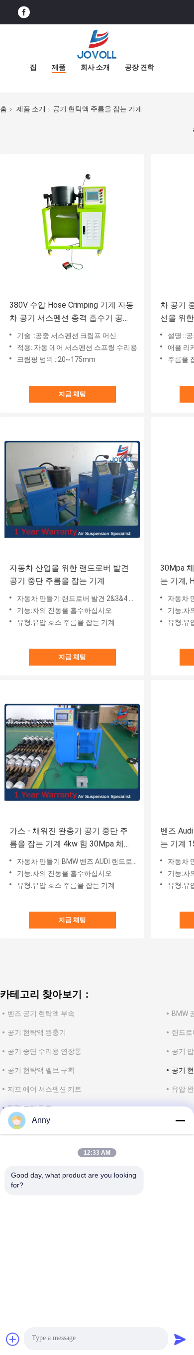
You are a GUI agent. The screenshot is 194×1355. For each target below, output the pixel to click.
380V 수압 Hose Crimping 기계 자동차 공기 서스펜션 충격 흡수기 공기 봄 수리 (71, 312)
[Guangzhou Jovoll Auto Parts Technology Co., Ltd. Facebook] (24, 12)
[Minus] (180, 1120)
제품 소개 (31, 109)
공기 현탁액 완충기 (36, 1032)
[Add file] (13, 1339)
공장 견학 (139, 67)
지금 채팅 (72, 394)
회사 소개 (95, 67)
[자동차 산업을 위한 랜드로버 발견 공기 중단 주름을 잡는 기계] (72, 489)
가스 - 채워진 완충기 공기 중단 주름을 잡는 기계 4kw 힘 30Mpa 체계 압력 (70, 838)
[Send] (180, 1339)
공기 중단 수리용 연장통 (44, 1051)
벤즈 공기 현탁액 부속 (41, 1013)
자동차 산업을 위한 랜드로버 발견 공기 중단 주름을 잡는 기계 (69, 574)
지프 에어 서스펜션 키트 (44, 1089)
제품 (59, 67)
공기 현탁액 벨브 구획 (41, 1070)
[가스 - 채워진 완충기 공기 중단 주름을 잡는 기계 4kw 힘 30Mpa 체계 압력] (72, 752)
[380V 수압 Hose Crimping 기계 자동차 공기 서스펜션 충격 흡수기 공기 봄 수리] (72, 226)
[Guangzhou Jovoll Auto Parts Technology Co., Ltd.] (97, 44)
